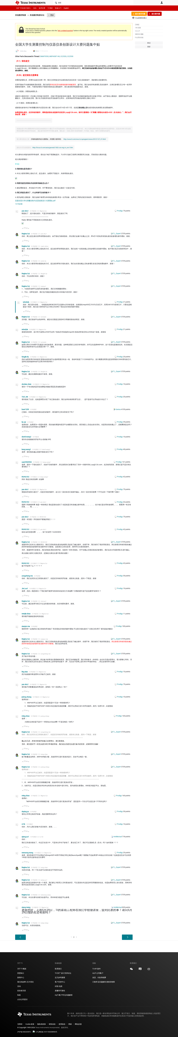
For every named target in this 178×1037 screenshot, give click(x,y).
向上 (23, 229)
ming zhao (26, 716)
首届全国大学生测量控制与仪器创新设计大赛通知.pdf (35, 201)
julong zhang (27, 697)
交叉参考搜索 (60, 977)
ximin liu (43, 261)
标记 (149, 43)
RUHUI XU (26, 477)
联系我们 (58, 969)
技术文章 (42, 8)
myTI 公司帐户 (97, 973)
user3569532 (27, 462)
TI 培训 (50, 8)
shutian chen (27, 384)
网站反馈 (78, 1024)
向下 (28, 229)
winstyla (26, 302)
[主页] (32, 3)
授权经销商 (110, 982)
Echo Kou (23, 51)
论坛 (34, 8)
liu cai (24, 422)
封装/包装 (58, 986)
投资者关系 (21, 991)
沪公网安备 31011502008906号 (46, 1032)
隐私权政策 (41, 1024)
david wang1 (27, 437)
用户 (161, 2)
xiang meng (26, 907)
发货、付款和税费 (99, 977)
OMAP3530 (44, 56)
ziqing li (43, 286)
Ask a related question (65, 31)
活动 (19, 986)
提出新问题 (155, 14)
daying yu (25, 811)
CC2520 (63, 56)
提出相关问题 (140, 14)
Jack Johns (44, 246)
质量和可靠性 (60, 991)
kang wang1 (26, 449)
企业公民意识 (22, 999)
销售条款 (52, 1024)
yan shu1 (25, 211)
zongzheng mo (27, 576)
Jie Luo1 (25, 588)
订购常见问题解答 (99, 982)
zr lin (24, 824)
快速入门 (58, 8)
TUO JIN (25, 397)
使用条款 (62, 1024)
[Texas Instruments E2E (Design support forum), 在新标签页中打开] (140, 970)
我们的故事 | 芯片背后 (25, 982)
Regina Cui (43, 211)
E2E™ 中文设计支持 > (23, 8)
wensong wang (28, 853)
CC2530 (70, 56)
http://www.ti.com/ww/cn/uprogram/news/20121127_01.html (84, 139)
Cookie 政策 (29, 1024)
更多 (52, 15)
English (66, 8)
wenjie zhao (26, 614)
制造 (19, 995)
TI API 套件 (96, 969)
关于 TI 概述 (21, 969)
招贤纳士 (20, 973)
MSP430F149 (54, 56)
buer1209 (25, 409)
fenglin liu (44, 274)
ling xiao (25, 672)
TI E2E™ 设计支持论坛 (63, 973)
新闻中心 (20, 977)
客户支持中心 (60, 982)
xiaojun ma (26, 626)
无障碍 (19, 1024)
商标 (70, 1024)
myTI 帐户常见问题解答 (64, 995)
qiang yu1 (25, 837)
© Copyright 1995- (26, 1027)
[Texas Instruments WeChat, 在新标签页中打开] (131, 970)
